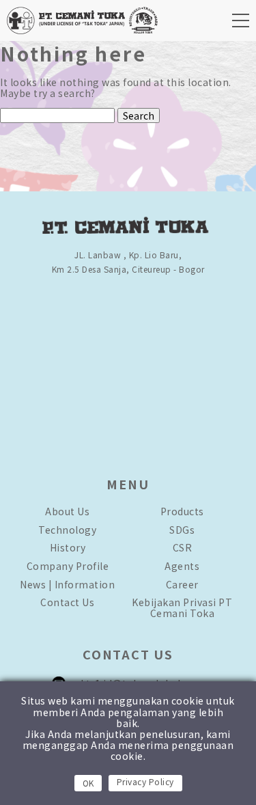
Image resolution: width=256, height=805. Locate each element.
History (68, 547)
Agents (182, 566)
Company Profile (68, 566)
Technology (67, 529)
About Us (67, 511)
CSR (183, 547)
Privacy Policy (145, 781)
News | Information (67, 584)
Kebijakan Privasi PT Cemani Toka (182, 607)
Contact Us (67, 602)
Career (182, 584)
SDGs (182, 529)
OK (88, 783)
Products (182, 511)
